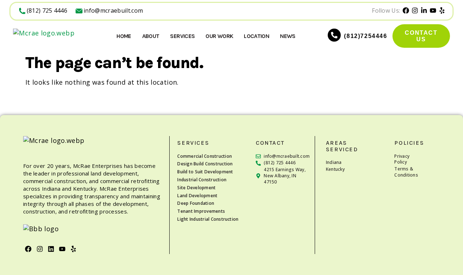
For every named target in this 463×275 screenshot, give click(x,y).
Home (123, 36)
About (151, 36)
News (287, 36)
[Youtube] (62, 249)
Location (256, 36)
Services (182, 36)
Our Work (219, 36)
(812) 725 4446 (47, 10)
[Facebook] (28, 249)
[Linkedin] (51, 249)
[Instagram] (39, 249)
